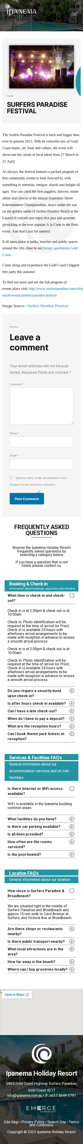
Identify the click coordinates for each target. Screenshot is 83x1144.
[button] (41, 597)
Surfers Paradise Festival (48, 305)
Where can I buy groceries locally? (38, 969)
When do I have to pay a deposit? (36, 718)
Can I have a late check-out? (32, 711)
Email (14, 455)
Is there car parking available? (34, 826)
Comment (17, 384)
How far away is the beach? (31, 962)
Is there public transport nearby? (36, 941)
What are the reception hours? (34, 726)
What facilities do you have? (32, 819)
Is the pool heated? (24, 854)
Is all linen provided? (25, 834)
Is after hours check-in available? (37, 703)
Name (14, 433)
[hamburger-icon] (74, 14)
